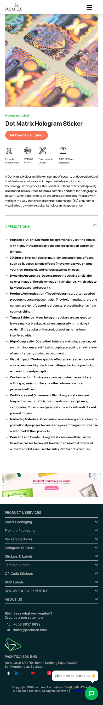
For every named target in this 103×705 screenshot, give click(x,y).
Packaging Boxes (19, 539)
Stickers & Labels (19, 556)
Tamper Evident (17, 565)
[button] (89, 7)
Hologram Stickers (19, 548)
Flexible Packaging (20, 530)
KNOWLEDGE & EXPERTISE (26, 591)
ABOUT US (13, 599)
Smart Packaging (18, 522)
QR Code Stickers (19, 573)
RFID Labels (14, 582)
